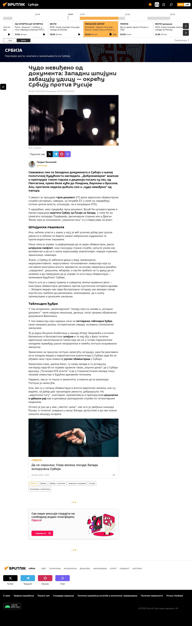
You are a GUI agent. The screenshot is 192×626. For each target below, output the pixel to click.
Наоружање (100, 568)
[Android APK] (12, 606)
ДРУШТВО (85, 568)
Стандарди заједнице (63, 595)
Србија (43, 483)
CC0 (30, 148)
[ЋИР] (180, 4)
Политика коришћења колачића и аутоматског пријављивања (107, 595)
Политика (55, 568)
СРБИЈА (37, 460)
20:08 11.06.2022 (36, 91)
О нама (6, 595)
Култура (137, 568)
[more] (114, 475)
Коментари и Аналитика (40, 489)
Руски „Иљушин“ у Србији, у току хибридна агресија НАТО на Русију (29, 30)
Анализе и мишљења (77, 483)
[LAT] (187, 4)
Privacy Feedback (174, 595)
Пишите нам (44, 595)
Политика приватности (152, 595)
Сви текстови (42, 166)
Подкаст (124, 568)
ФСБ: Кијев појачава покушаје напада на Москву (65, 28)
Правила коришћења (24, 595)
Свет (43, 568)
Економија (70, 568)
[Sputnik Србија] (15, 7)
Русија (92, 483)
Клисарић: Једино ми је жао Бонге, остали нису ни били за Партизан (100, 30)
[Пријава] (164, 4)
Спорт (113, 568)
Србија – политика (57, 483)
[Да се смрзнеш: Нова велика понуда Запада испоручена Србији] (73, 438)
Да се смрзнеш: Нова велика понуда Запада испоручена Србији (65, 467)
